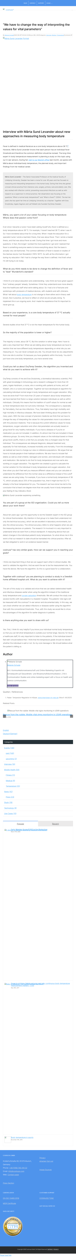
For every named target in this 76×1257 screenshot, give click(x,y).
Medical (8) (10, 781)
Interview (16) (9, 764)
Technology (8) (10, 808)
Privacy (42, 1158)
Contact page (13, 1175)
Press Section (8, 1183)
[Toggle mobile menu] (72, 9)
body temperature (24, 294)
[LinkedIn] (40, 1212)
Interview (48, 35)
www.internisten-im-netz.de (48, 698)
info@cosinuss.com (16, 1171)
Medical (54, 35)
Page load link (5, 1255)
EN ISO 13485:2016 (11, 1198)
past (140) (10, 753)
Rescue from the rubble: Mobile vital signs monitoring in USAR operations (37, 714)
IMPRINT (50, 1249)
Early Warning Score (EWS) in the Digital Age (29, 829)
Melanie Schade (9, 35)
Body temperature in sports (22, 1137)
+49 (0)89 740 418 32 (18, 1168)
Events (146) (9, 748)
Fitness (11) (10, 775)
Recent (55, 824)
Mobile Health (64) (11, 770)
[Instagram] (42, 1212)
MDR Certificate (9, 1203)
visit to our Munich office (38, 160)
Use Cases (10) (10, 813)
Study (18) (8, 802)
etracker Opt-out (46, 1161)
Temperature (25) (13, 786)
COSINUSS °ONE (46, 1198)
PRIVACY (56, 1249)
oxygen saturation (29, 595)
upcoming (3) (11, 759)
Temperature (60, 35)
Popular (20, 824)
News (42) (8, 792)
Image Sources (45, 1170)
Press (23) (10, 797)
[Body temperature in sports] (8, 1142)
